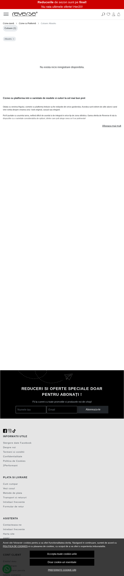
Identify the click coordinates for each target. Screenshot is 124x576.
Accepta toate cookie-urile (62, 554)
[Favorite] (108, 14)
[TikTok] (14, 431)
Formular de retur (13, 506)
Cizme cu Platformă (27, 23)
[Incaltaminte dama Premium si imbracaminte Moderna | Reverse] (49, 14)
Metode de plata (12, 493)
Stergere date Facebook (17, 443)
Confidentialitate (12, 456)
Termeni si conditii (13, 452)
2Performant (10, 465)
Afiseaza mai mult (111, 126)
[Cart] (118, 14)
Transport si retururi (15, 497)
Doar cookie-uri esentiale (62, 562)
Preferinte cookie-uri (62, 570)
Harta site (9, 534)
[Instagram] (9, 431)
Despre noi (9, 447)
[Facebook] (5, 431)
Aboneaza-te (93, 409)
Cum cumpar (10, 484)
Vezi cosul (9, 488)
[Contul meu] (113, 14)
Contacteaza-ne (12, 524)
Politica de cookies (15, 546)
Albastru (8, 39)
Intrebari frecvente (14, 502)
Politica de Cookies (14, 461)
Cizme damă (8, 23)
